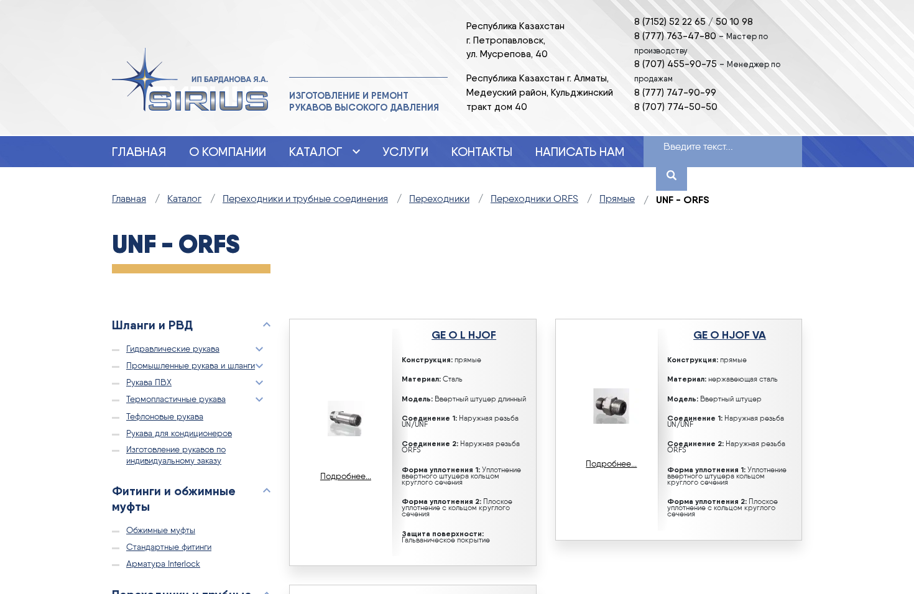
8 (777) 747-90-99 (675, 92)
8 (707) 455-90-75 (675, 64)
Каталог (316, 151)
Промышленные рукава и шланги (190, 366)
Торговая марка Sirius (190, 80)
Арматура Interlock (163, 564)
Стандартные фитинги (168, 547)
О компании (227, 151)
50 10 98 (734, 21)
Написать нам (580, 151)
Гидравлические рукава (172, 349)
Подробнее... (345, 476)
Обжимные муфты (160, 530)
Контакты (481, 151)
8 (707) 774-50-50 (676, 106)
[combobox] (708, 148)
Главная (139, 151)
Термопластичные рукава (176, 399)
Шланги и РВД (152, 324)
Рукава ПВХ (149, 382)
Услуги (405, 151)
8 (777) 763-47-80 (675, 36)
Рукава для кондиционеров (179, 433)
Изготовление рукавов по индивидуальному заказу (176, 455)
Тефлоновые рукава (164, 417)
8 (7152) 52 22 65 (670, 21)
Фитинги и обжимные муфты (174, 498)
